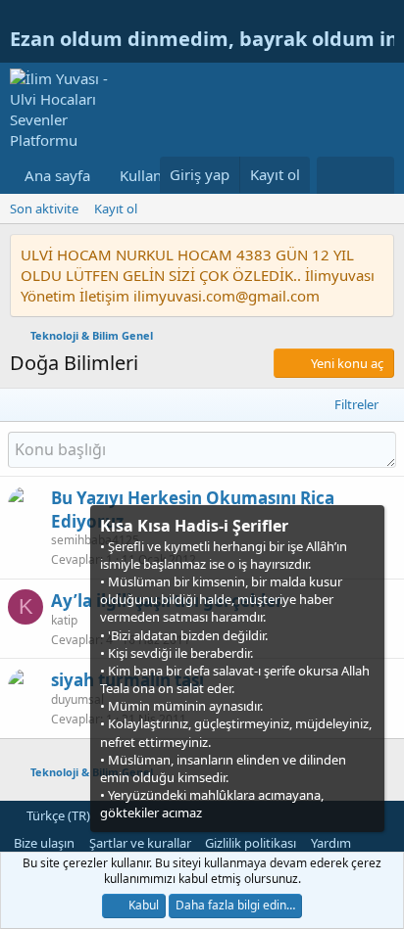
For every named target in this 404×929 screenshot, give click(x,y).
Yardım (331, 843)
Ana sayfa (57, 175)
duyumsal (77, 699)
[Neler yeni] (336, 175)
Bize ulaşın (44, 843)
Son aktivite (44, 208)
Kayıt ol (115, 208)
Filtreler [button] (356, 404)
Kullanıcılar (157, 175)
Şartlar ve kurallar (140, 843)
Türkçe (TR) (57, 815)
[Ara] (375, 175)
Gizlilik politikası (250, 843)
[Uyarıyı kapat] (368, 524)
